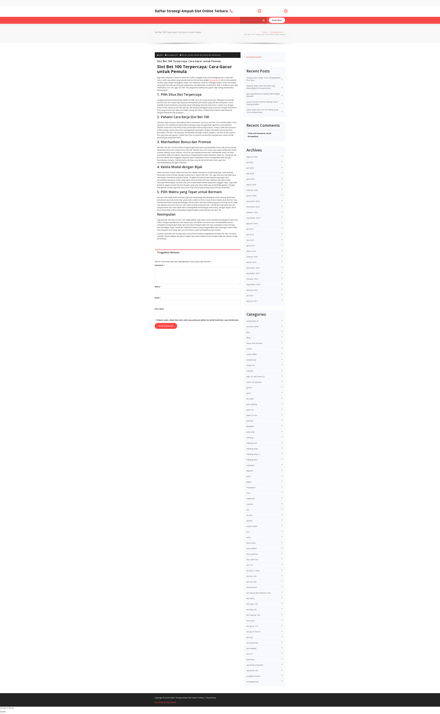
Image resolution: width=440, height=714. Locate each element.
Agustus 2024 (252, 290)
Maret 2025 (251, 251)
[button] (264, 20)
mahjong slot (251, 443)
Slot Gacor (250, 620)
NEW (248, 476)
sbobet (249, 521)
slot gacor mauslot (254, 57)
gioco (248, 393)
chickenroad (251, 360)
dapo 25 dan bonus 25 (255, 376)
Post (248, 493)
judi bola (249, 421)
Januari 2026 (251, 195)
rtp (247, 509)
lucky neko (250, 432)
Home (264, 32)
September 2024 (253, 284)
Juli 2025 (249, 229)
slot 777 (249, 565)
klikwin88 (250, 426)
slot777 (249, 654)
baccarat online (252, 326)
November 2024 (253, 273)
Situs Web (159, 309)
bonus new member (254, 343)
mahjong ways (252, 448)
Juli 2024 (249, 295)
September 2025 (253, 218)
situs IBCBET (251, 548)
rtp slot (249, 515)
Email (158, 298)
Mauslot (249, 471)
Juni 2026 (250, 168)
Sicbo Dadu (250, 543)
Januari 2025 (251, 262)
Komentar (160, 265)
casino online (251, 354)
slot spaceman (252, 643)
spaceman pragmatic (254, 665)
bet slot (184, 55)
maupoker (250, 465)
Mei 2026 (250, 173)
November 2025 (253, 207)
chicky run (250, 365)
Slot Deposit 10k (253, 615)
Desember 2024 (253, 268)
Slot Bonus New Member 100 (258, 593)
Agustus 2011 (252, 301)
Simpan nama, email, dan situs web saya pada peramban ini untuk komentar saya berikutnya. (198, 320)
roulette (249, 504)
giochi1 (249, 387)
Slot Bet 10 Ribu (253, 571)
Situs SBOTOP (252, 559)
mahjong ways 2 (253, 454)
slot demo (250, 598)
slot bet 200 (207, 55)
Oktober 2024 (252, 279)
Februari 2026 (252, 190)
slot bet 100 (198, 55)
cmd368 (249, 371)
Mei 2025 (250, 240)
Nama (158, 286)
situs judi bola (252, 554)
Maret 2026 (251, 184)
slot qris (249, 637)
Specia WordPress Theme (165, 702)
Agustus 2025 (252, 223)
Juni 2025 (250, 234)
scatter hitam (251, 526)
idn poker (250, 399)
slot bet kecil (216, 55)
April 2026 (250, 179)
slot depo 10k (252, 604)
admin (160, 55)
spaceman (250, 659)
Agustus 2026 (252, 157)
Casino (249, 349)
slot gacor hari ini (253, 631)
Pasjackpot (250, 487)
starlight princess (253, 676)
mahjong (249, 437)
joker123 (250, 410)
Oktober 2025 (252, 212)
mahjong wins (251, 459)
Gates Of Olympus (253, 382)
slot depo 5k (251, 609)
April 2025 (250, 245)
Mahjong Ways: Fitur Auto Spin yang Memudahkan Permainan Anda (260, 87)
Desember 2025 (253, 201)
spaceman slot (252, 670)
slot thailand (251, 648)
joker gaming (251, 404)
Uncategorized (276, 32)
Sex (247, 532)
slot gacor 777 (252, 626)
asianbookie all (252, 321)
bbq (248, 332)
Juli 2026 (249, 162)
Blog (248, 337)
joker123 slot (251, 415)
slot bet (190, 55)
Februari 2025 (252, 257)
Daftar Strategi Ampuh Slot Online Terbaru (191, 11)
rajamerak (250, 498)
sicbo (248, 537)
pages (249, 482)
